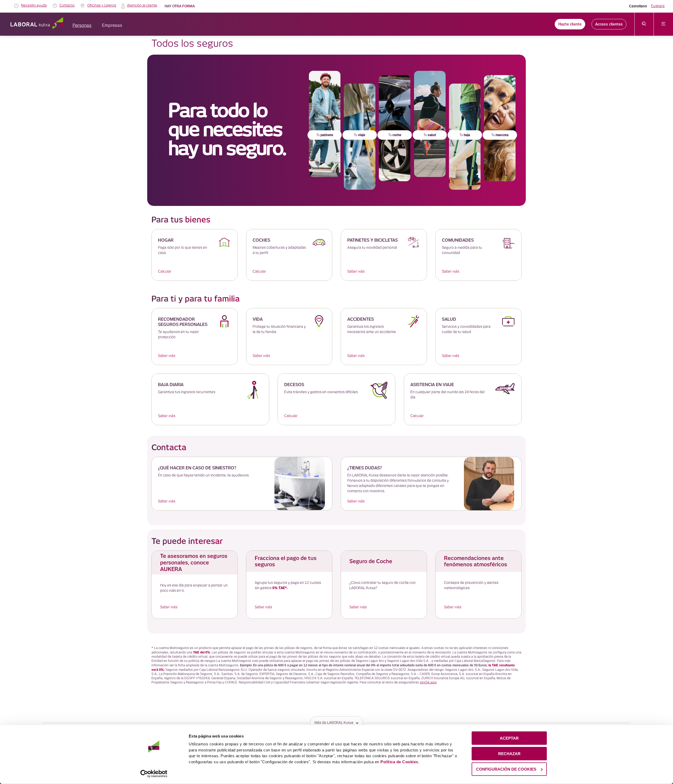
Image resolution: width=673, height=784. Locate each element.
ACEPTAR (509, 738)
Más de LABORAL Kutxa (333, 722)
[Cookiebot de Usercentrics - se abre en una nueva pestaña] (154, 774)
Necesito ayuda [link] (34, 5)
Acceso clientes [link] (609, 24)
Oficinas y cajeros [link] (101, 5)
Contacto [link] (67, 5)
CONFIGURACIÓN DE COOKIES (506, 769)
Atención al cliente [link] (142, 5)
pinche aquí (428, 682)
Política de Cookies (399, 761)
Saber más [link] (356, 271)
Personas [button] (82, 26)
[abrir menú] (663, 24)
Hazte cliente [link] (570, 24)
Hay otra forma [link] (180, 6)
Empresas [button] (112, 26)
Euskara (658, 6)
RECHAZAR (509, 753)
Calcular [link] (164, 271)
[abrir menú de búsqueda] (644, 24)
